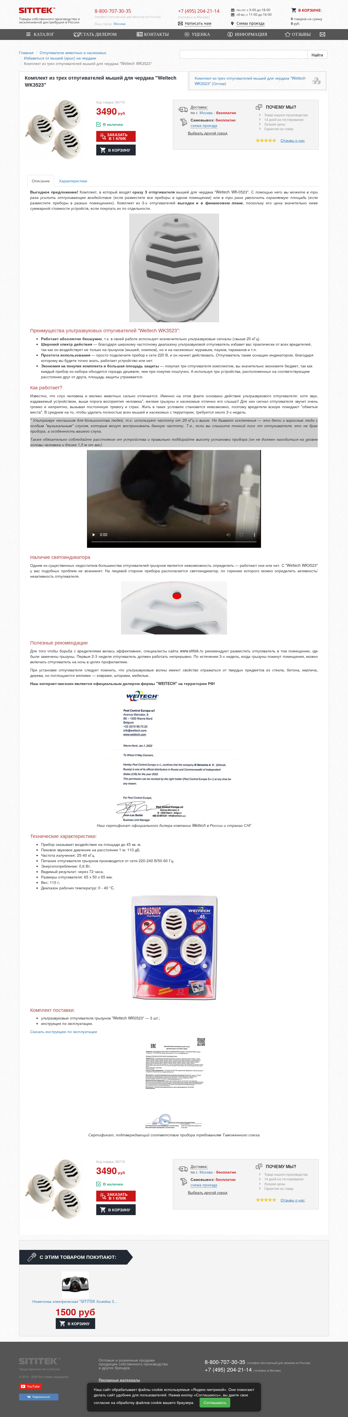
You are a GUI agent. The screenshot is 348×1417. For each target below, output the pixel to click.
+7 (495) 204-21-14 (198, 11)
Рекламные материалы (119, 1379)
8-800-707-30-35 (113, 11)
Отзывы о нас (293, 140)
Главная (26, 52)
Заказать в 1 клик (117, 136)
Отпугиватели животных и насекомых (73, 52)
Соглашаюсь (215, 1402)
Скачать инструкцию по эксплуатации (63, 1031)
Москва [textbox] (120, 24)
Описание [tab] (41, 180)
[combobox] (142, 24)
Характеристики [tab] (73, 180)
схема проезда (204, 125)
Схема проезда (251, 23)
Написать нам (198, 23)
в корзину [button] (119, 150)
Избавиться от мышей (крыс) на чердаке (60, 58)
